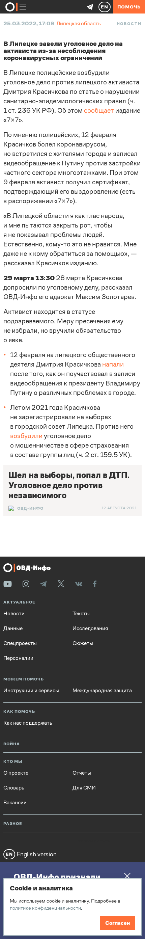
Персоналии (18, 658)
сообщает (99, 110)
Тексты (81, 614)
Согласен (117, 923)
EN (104, 7)
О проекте (15, 773)
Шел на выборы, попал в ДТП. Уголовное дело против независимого (68, 485)
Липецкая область (78, 23)
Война (11, 744)
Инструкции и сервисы (31, 691)
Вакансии (15, 803)
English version (36, 854)
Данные (13, 628)
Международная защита (102, 691)
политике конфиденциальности (45, 908)
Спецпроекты (20, 643)
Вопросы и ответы (93, 841)
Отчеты (81, 773)
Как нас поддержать (27, 723)
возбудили (26, 436)
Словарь (13, 788)
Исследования (90, 628)
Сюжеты (82, 643)
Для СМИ (84, 788)
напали (113, 364)
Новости (129, 23)
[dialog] (72, 907)
